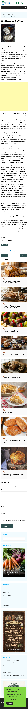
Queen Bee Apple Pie (10, 412)
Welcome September (8, 665)
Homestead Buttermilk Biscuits (13, 354)
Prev (5, 255)
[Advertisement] (14, 96)
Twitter (6, 250)
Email (3, 506)
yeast (18, 45)
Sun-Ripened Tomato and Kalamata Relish (14, 669)
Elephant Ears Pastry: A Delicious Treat (14, 441)
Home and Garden (7, 589)
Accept (10, 703)
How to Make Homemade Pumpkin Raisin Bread (11, 282)
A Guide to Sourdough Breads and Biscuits (13, 475)
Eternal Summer (7, 672)
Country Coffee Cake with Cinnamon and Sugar (11, 307)
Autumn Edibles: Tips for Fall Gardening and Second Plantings (13, 572)
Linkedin (10, 250)
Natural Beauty (6, 592)
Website (3, 513)
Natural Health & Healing (9, 598)
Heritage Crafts (7, 602)
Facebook (2, 250)
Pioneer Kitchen (7, 595)
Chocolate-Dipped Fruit (10, 331)
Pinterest (14, 250)
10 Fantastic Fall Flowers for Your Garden (14, 675)
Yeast (5, 244)
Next (22, 255)
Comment (4, 489)
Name (3, 499)
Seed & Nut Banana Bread (11, 378)
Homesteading (6, 605)
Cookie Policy (15, 699)
